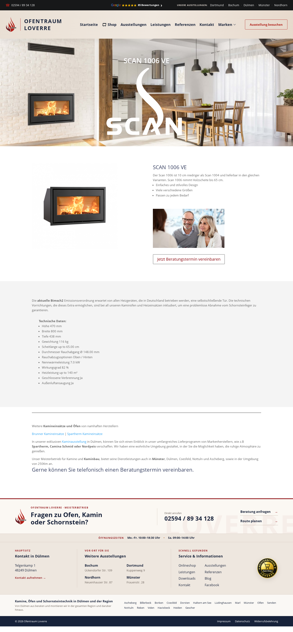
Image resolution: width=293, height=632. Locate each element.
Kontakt (207, 24)
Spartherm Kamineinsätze (84, 434)
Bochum (233, 5)
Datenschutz (242, 621)
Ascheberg (130, 603)
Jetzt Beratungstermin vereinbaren (188, 259)
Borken (159, 603)
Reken (140, 607)
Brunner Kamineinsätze (48, 434)
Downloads (187, 578)
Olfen (260, 603)
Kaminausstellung (74, 442)
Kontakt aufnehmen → (30, 578)
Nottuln (129, 607)
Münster (264, 5)
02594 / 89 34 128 (20, 5)
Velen (151, 607)
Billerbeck (145, 603)
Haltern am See (202, 603)
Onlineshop (187, 565)
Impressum (224, 621)
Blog (208, 578)
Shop (112, 24)
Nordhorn (280, 5)
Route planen (259, 521)
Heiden (177, 607)
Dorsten (185, 603)
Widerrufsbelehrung (266, 621)
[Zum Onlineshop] (267, 568)
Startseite (89, 24)
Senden (271, 603)
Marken (225, 24)
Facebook (212, 585)
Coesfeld (172, 603)
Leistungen (160, 24)
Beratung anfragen (259, 511)
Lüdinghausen (223, 603)
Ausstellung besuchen (266, 24)
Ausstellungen (133, 24)
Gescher (190, 607)
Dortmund (217, 5)
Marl (237, 603)
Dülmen (249, 5)
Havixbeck (164, 607)
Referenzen (185, 24)
